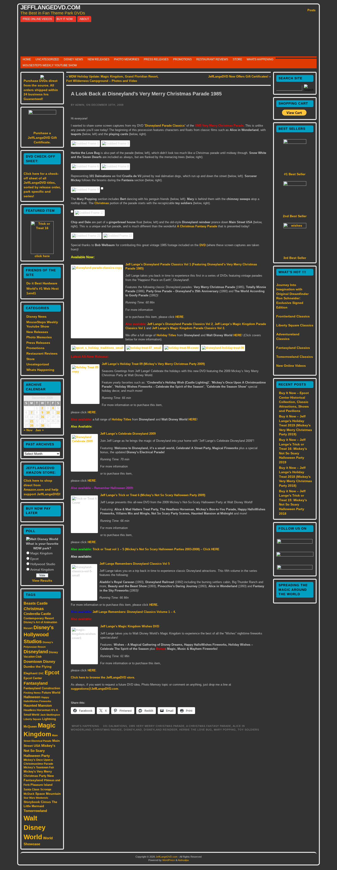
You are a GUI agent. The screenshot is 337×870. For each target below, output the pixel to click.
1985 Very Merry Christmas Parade (157, 726)
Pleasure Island (41, 785)
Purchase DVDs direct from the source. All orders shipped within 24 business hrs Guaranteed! (41, 89)
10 (48, 412)
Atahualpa (183, 860)
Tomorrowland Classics (294, 357)
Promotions (182, 59)
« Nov (28, 430)
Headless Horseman (37, 710)
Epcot (34, 559)
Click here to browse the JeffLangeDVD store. (103, 677)
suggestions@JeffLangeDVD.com (94, 688)
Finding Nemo (32, 692)
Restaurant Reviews (212, 59)
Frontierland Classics (293, 316)
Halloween (32, 697)
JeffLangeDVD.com (50, 7)
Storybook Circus (37, 802)
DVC (41, 673)
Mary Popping (225, 729)
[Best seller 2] (294, 184)
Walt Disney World (34, 827)
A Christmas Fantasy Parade (197, 226)
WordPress (168, 860)
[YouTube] (294, 555)
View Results (42, 580)
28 (31, 425)
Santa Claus (31, 789)
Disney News (73, 59)
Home (27, 59)
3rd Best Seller (294, 258)
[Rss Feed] (294, 568)
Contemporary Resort (39, 618)
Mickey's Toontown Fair (39, 767)
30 (42, 425)
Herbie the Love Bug (195, 729)
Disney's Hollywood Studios (39, 634)
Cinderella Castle (37, 614)
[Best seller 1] (294, 143)
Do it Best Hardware (41, 283)
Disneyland (36, 651)
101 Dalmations (115, 726)
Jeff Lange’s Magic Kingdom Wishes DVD (129, 626)
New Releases (98, 59)
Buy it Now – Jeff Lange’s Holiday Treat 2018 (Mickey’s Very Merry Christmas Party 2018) (295, 476)
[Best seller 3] (294, 227)
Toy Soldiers (248, 729)
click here (42, 256)
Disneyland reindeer (160, 729)
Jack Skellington (50, 714)
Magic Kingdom (41, 553)
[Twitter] (294, 542)
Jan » (39, 430)
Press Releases (156, 59)
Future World (51, 692)
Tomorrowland (35, 811)
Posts (311, 10)
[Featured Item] (42, 253)
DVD (202, 245)
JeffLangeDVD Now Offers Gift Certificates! (238, 76)
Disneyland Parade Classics (165, 125)
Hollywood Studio (42, 564)
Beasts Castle (36, 603)
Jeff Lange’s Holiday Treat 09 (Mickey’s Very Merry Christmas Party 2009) (153, 364)
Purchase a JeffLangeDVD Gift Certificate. (42, 137)
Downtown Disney (39, 661)
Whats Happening (260, 59)
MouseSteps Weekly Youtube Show (50, 65)
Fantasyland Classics (293, 348)
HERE (237, 335)
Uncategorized (47, 59)
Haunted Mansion (38, 705)
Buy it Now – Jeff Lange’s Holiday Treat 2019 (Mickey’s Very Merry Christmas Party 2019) (295, 425)
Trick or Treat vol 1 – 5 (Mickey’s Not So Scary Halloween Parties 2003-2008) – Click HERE (156, 549)
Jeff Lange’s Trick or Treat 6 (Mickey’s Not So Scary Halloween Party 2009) (152, 495)
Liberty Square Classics (294, 325)
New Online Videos (291, 365)
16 (42, 417)
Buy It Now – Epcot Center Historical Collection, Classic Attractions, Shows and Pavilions (294, 402)
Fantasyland (36, 683)
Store (237, 59)
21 (31, 421)
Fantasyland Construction (42, 688)
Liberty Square (32, 719)
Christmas (34, 608)
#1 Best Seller (294, 174)
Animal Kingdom (42, 569)
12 (58, 412)
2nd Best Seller (295, 216)
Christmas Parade (107, 729)
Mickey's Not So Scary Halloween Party (39, 751)
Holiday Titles (166, 335)
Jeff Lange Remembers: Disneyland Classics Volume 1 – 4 (134, 612)
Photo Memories (126, 59)
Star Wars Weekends (36, 797)
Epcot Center (33, 678)
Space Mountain (48, 793)
